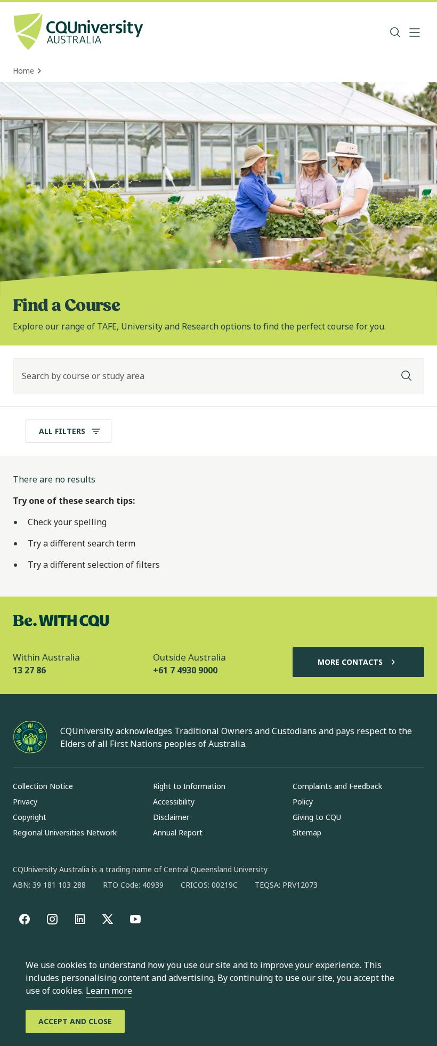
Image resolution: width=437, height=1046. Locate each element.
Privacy (25, 801)
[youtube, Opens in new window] (135, 919)
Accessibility (174, 801)
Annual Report (178, 832)
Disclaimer (171, 817)
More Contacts (350, 662)
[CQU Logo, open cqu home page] (78, 32)
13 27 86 (29, 670)
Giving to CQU (317, 817)
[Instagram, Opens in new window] (52, 919)
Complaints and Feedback (337, 786)
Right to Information (189, 786)
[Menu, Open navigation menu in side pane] (414, 32)
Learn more (109, 990)
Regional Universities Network (65, 832)
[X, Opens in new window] (107, 919)
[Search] (406, 375)
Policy (303, 801)
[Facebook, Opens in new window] (24, 919)
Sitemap (307, 832)
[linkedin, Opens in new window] (80, 919)
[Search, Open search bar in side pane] (395, 32)
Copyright (29, 817)
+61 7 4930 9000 (185, 670)
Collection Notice (43, 786)
